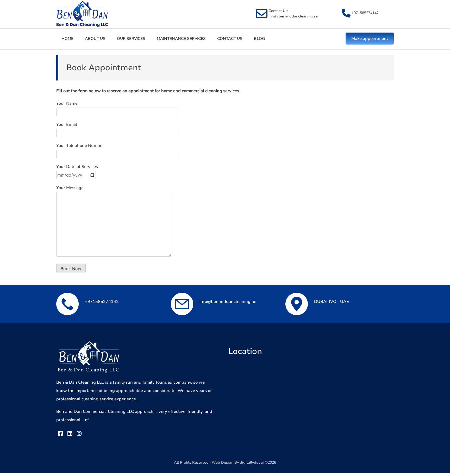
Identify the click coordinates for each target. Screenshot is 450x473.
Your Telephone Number (80, 145)
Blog (259, 38)
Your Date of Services (77, 167)
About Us (95, 38)
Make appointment (369, 38)
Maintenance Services (181, 38)
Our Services (131, 38)
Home (67, 38)
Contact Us (229, 38)
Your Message (70, 188)
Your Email (66, 124)
